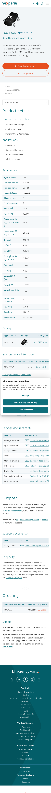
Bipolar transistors (26, 692)
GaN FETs (25, 708)
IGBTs (25, 711)
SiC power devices (25, 704)
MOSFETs (25, 701)
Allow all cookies (25, 409)
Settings (25, 395)
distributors (7, 647)
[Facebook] (25, 679)
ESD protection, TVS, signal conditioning (25, 698)
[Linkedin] (18, 679)
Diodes (26, 695)
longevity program (14, 577)
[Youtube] (39, 679)
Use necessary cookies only (25, 402)
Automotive (25, 717)
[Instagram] (32, 679)
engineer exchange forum (27, 520)
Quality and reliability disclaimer (16, 374)
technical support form (12, 511)
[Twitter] (12, 679)
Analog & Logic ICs (26, 714)
